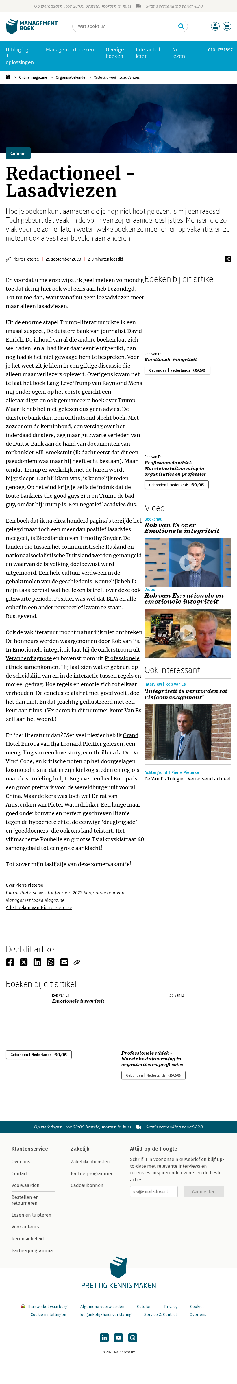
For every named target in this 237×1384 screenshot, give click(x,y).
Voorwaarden (26, 1185)
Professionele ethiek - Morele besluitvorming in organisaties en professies (175, 468)
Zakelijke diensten (90, 1162)
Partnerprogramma (32, 1250)
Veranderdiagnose (29, 658)
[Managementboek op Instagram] (132, 1337)
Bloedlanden (52, 538)
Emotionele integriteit (41, 649)
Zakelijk (80, 1149)
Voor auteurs (25, 1227)
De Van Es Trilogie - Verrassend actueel (188, 779)
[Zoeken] (181, 26)
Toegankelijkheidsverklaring (105, 1314)
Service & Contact (160, 1314)
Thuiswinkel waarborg (47, 1306)
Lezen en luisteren (31, 1215)
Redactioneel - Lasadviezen (117, 77)
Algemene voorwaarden (102, 1306)
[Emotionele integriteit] (165, 316)
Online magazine (33, 77)
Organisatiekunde (70, 77)
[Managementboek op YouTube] (118, 1337)
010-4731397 (220, 49)
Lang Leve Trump (69, 383)
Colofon (144, 1306)
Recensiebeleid (28, 1238)
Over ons (21, 1162)
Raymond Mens (122, 383)
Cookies (197, 1306)
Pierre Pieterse (25, 258)
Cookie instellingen (48, 1314)
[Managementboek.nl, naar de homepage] (32, 32)
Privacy (170, 1306)
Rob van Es (125, 641)
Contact (20, 1173)
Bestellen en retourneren (25, 1200)
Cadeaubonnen (87, 1185)
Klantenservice (30, 1149)
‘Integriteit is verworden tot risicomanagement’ (186, 694)
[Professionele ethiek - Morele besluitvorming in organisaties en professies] (165, 419)
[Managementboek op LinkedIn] (104, 1337)
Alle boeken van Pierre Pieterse (39, 907)
